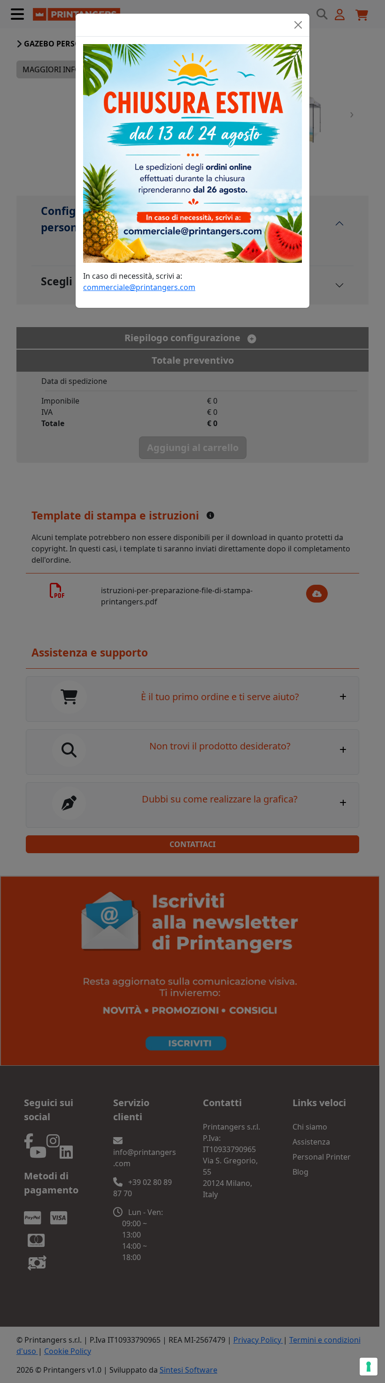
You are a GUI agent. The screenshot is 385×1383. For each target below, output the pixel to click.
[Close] (298, 24)
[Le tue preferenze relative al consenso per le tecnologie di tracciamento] (368, 1366)
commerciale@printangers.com (139, 287)
